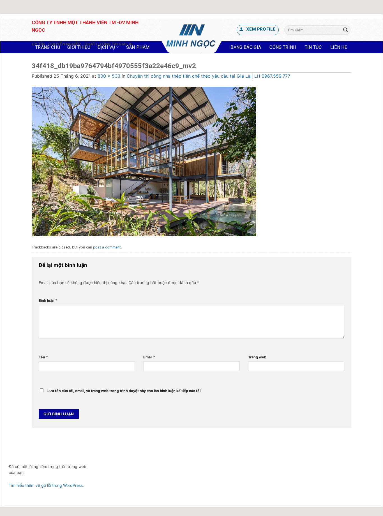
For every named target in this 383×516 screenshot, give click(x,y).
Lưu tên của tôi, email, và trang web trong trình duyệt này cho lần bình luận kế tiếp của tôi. (124, 391)
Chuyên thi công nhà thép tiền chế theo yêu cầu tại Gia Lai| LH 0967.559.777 (208, 76)
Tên (43, 357)
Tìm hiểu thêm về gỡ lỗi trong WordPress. (46, 485)
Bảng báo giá (245, 47)
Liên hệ (338, 47)
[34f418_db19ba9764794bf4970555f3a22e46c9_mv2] (144, 161)
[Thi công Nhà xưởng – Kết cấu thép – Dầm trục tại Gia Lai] (191, 36)
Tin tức (313, 47)
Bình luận (48, 300)
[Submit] (345, 30)
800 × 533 (109, 76)
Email (149, 357)
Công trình (282, 47)
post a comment (107, 247)
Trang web (257, 357)
